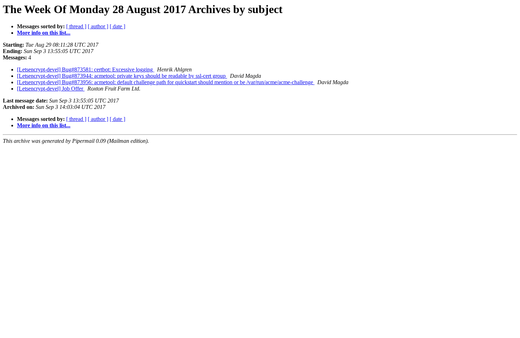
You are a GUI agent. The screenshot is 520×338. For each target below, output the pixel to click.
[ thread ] (76, 26)
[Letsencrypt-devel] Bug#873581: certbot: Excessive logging (85, 69)
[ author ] (98, 26)
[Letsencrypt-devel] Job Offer (51, 89)
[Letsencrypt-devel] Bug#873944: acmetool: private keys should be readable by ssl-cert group (122, 76)
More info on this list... (43, 33)
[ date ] (117, 26)
